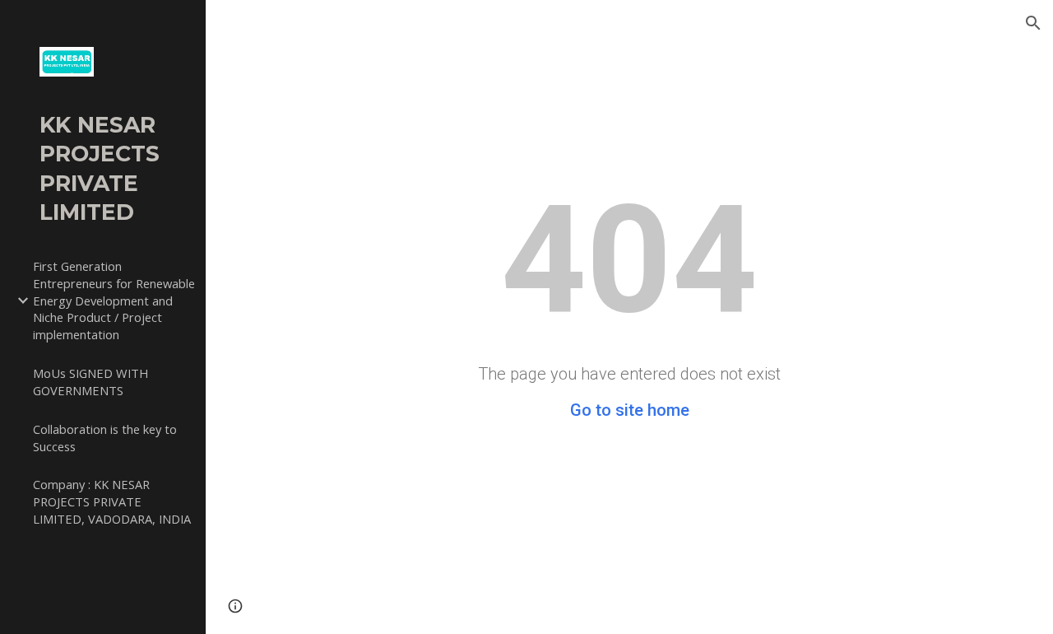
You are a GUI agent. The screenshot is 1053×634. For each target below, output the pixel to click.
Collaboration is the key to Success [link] (105, 438)
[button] (1033, 23)
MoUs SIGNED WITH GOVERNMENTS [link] (90, 382)
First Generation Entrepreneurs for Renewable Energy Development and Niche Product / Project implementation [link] (114, 300)
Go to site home (629, 410)
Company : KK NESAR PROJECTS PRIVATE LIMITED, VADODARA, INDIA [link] (112, 501)
